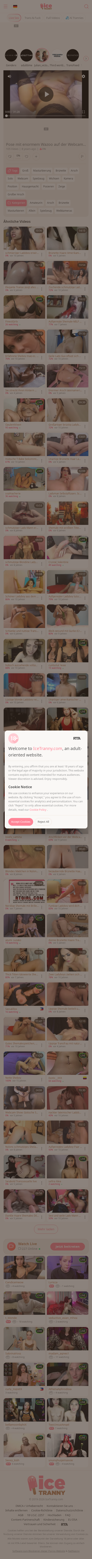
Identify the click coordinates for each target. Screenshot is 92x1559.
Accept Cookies (20, 822)
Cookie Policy (38, 810)
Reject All (43, 822)
